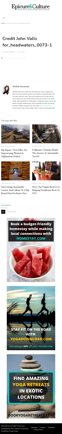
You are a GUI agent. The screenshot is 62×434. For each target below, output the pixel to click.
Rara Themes (15, 429)
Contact (42, 427)
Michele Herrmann (9, 52)
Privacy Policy (13, 431)
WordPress (5, 431)
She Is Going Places (45, 106)
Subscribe (34, 427)
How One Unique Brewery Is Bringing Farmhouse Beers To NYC (46, 190)
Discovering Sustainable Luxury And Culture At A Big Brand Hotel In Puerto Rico (15, 190)
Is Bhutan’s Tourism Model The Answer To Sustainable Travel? (45, 153)
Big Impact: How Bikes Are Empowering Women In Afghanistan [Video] (14, 153)
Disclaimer (51, 427)
